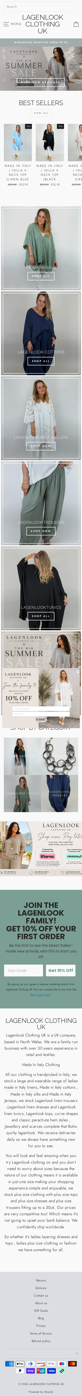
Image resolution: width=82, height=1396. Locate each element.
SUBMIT (41, 719)
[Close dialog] (78, 672)
